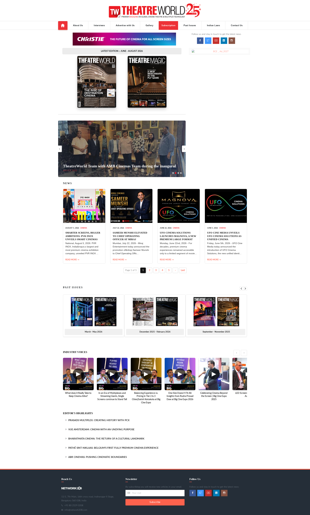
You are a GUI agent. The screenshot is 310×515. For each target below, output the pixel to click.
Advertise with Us (125, 25)
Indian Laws (213, 25)
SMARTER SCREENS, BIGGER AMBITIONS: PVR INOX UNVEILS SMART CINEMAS (82, 236)
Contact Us (237, 25)
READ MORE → (72, 260)
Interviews (99, 25)
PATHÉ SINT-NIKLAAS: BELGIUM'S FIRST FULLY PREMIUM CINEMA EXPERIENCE (113, 448)
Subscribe (155, 502)
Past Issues (190, 25)
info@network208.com (76, 510)
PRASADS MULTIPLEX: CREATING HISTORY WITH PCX (98, 420)
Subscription (168, 25)
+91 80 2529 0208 (73, 505)
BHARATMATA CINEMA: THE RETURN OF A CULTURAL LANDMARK (106, 439)
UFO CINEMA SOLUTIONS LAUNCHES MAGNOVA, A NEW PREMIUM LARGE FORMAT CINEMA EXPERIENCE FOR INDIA (178, 239)
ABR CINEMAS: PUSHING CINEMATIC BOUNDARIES (97, 457)
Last (183, 270)
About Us (78, 25)
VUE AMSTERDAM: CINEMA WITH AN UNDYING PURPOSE (101, 429)
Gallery (149, 25)
